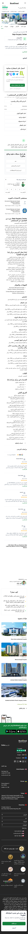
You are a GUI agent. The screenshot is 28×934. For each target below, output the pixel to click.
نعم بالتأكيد (14, 923)
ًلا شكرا (14, 928)
